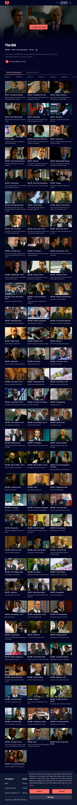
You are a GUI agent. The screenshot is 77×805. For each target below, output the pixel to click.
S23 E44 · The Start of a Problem (37, 402)
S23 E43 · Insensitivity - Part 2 (14, 402)
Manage (51, 797)
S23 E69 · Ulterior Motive (58, 572)
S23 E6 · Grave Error (56, 117)
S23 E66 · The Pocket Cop (58, 550)
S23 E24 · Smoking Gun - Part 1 (59, 251)
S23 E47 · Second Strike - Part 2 (37, 422)
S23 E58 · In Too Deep (11, 508)
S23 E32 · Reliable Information (37, 321)
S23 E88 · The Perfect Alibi (13, 722)
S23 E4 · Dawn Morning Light (13, 117)
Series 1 (7, 77)
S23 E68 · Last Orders (34, 572)
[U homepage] (7, 3)
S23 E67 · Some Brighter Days (14, 572)
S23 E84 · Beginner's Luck (58, 677)
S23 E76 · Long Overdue (12, 635)
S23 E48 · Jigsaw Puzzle (57, 422)
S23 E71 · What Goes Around (36, 592)
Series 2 (19, 77)
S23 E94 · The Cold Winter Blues (15, 764)
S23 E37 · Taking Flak (11, 361)
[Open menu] (70, 2)
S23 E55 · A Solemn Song (12, 487)
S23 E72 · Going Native (57, 592)
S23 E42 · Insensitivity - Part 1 (59, 382)
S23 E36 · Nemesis (56, 341)
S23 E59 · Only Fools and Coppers (38, 508)
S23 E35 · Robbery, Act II (35, 341)
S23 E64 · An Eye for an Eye (13, 550)
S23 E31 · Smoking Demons (13, 321)
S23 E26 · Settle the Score (35, 275)
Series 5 (53, 77)
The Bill (10, 45)
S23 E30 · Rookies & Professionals (60, 297)
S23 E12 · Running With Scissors (60, 161)
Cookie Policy (26, 788)
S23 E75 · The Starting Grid (58, 614)
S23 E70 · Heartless (11, 592)
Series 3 (30, 77)
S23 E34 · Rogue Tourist (12, 341)
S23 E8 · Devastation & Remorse (37, 139)
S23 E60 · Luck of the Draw (58, 508)
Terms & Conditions (11, 793)
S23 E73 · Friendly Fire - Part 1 (14, 614)
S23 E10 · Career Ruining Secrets (15, 161)
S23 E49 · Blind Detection (12, 443)
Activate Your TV (10, 788)
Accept (62, 791)
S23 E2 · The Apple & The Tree (37, 95)
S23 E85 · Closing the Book (13, 699)
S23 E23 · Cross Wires (34, 251)
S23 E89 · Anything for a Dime (37, 722)
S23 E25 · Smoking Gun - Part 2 (14, 275)
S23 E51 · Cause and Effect (58, 443)
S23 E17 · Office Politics (35, 205)
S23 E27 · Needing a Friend (58, 275)
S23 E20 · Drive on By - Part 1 (36, 229)
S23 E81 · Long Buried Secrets (59, 657)
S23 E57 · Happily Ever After (59, 487)
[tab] (32, 72)
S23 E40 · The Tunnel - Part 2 (14, 382)
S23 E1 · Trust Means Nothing (14, 95)
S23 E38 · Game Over (34, 361)
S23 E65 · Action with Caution (37, 550)
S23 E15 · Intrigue (55, 183)
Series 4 (42, 77)
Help (6, 783)
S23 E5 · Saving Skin (34, 117)
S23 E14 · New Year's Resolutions (38, 183)
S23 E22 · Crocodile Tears (12, 251)
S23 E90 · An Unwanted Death (59, 722)
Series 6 (64, 77)
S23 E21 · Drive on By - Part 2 (59, 229)
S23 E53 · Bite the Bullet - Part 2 (37, 465)
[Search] (57, 2)
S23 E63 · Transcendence (58, 528)
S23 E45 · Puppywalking (57, 402)
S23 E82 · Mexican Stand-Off (13, 677)
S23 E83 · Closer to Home (35, 677)
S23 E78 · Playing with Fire (58, 635)
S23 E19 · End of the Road (13, 229)
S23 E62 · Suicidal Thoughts (36, 528)
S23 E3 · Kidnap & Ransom (58, 95)
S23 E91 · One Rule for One (13, 742)
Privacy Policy (26, 783)
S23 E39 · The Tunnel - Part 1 (59, 361)
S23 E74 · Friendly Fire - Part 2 (37, 614)
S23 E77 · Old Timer (34, 635)
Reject (39, 791)
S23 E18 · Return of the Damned (60, 205)
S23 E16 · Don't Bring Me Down (14, 205)
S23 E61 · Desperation (11, 528)
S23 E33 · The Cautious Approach (60, 321)
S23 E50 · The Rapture (34, 443)
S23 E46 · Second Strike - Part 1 (14, 422)
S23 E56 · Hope (32, 487)
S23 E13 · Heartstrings (11, 183)
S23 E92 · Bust (32, 742)
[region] (50, 786)
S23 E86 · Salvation (33, 699)
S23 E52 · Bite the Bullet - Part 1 (14, 465)
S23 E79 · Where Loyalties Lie (14, 657)
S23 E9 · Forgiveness (56, 139)
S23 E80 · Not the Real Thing (36, 657)
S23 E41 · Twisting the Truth (36, 382)
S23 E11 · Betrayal (33, 161)
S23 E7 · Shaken (10, 139)
